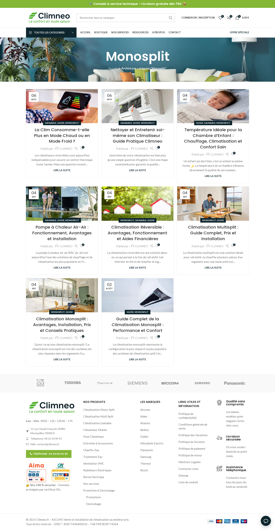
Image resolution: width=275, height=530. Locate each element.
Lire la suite (62, 170)
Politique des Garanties (193, 435)
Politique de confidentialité (187, 415)
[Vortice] (40, 383)
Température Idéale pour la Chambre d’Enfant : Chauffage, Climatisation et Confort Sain (213, 138)
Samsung (145, 456)
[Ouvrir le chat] (266, 521)
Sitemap (183, 475)
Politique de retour (190, 455)
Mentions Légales (189, 462)
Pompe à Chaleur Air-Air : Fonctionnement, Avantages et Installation (62, 233)
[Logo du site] (49, 17)
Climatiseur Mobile (95, 430)
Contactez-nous (188, 468)
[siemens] (137, 383)
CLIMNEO (65, 148)
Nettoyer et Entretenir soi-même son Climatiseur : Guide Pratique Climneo (138, 135)
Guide (60, 122)
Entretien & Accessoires (98, 443)
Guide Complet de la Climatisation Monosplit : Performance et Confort (138, 324)
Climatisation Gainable (97, 423)
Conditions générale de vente (192, 426)
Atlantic (145, 423)
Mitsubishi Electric (152, 443)
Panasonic (146, 450)
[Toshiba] (72, 383)
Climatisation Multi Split (98, 416)
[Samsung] (202, 383)
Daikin (144, 436)
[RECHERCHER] (170, 17)
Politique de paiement (191, 448)
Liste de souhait (188, 482)
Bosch (144, 470)
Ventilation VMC (93, 463)
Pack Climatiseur (93, 436)
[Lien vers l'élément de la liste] (52, 439)
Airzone (145, 409)
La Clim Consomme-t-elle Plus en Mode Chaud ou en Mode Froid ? (62, 135)
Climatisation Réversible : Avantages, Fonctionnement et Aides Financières (137, 233)
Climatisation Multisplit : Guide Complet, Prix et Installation (213, 233)
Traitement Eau (92, 456)
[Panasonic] (234, 383)
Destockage (93, 504)
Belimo (144, 430)
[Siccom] (170, 383)
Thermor (145, 463)
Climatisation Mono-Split (99, 409)
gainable (50, 122)
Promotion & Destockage (99, 490)
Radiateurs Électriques (97, 470)
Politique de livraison (191, 441)
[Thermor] (105, 383)
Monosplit (72, 122)
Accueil (112, 68)
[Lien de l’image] (52, 407)
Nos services (91, 483)
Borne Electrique (93, 477)
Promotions (93, 497)
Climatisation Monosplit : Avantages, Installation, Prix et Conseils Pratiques (62, 324)
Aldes (143, 416)
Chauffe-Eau (91, 450)
